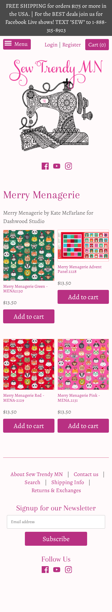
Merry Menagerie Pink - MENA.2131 (79, 397)
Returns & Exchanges (56, 490)
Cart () (97, 44)
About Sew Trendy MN (37, 474)
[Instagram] (68, 167)
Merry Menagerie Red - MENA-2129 (23, 397)
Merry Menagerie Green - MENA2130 (25, 288)
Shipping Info (67, 482)
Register (71, 44)
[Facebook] (45, 167)
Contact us (86, 474)
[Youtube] (56, 167)
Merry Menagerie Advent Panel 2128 (80, 269)
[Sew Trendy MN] (56, 104)
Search (32, 482)
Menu (21, 44)
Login (51, 44)
